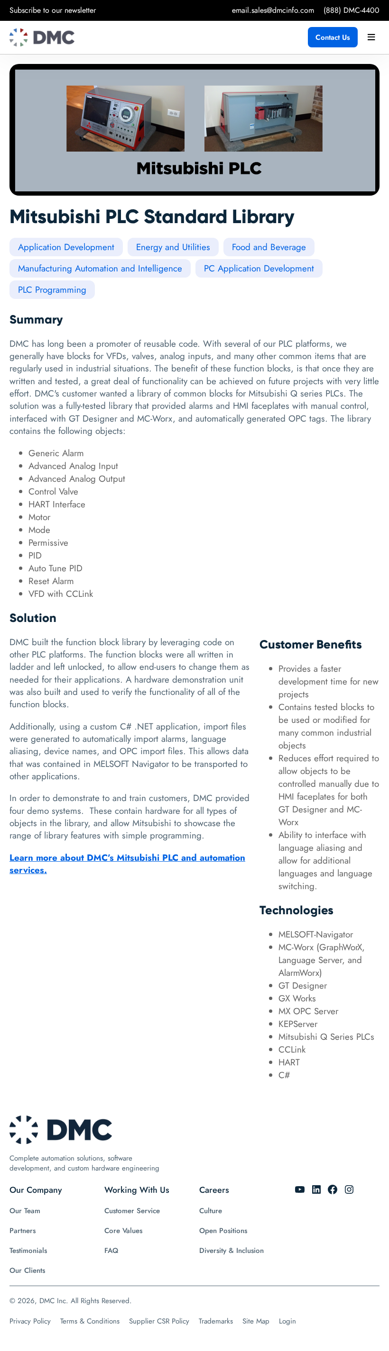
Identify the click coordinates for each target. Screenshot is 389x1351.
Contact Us (332, 37)
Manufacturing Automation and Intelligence (100, 268)
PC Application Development (259, 268)
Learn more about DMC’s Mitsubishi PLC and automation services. (127, 863)
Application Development (66, 247)
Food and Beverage (269, 247)
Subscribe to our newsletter (52, 10)
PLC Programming (52, 289)
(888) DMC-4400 (352, 10)
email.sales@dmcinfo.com (273, 10)
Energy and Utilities (173, 247)
